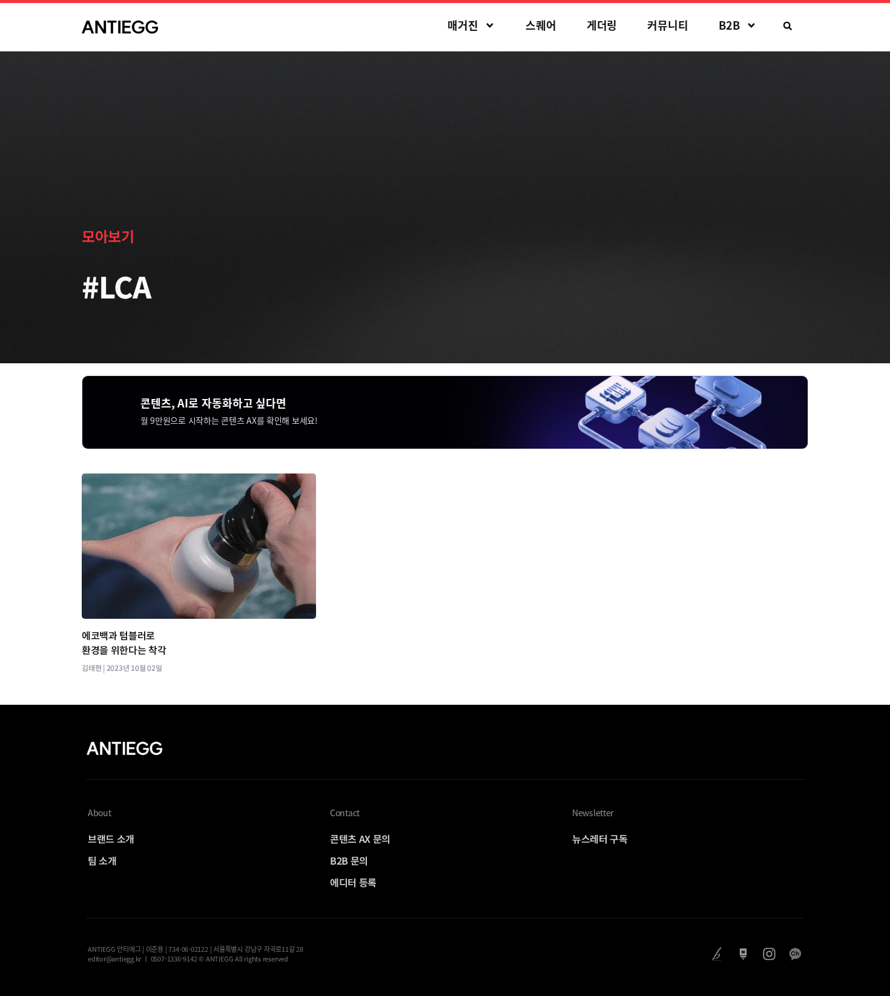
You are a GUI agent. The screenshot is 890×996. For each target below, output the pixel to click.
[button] (787, 26)
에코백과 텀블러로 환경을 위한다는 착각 (124, 642)
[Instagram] (769, 954)
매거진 (462, 25)
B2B (729, 25)
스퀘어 (541, 25)
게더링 (602, 25)
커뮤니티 (667, 25)
